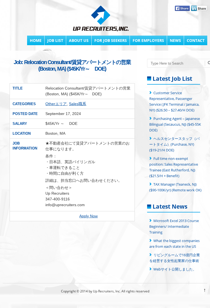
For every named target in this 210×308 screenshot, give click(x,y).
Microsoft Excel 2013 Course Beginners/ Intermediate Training (174, 226)
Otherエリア (56, 104)
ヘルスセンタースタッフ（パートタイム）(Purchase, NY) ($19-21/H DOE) (174, 144)
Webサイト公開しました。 (174, 269)
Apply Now (88, 216)
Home (36, 40)
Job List (55, 40)
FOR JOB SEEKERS (110, 40)
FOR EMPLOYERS (148, 40)
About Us (79, 40)
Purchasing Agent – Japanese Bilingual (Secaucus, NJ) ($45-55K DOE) (175, 124)
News (175, 40)
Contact (196, 40)
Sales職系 (77, 104)
